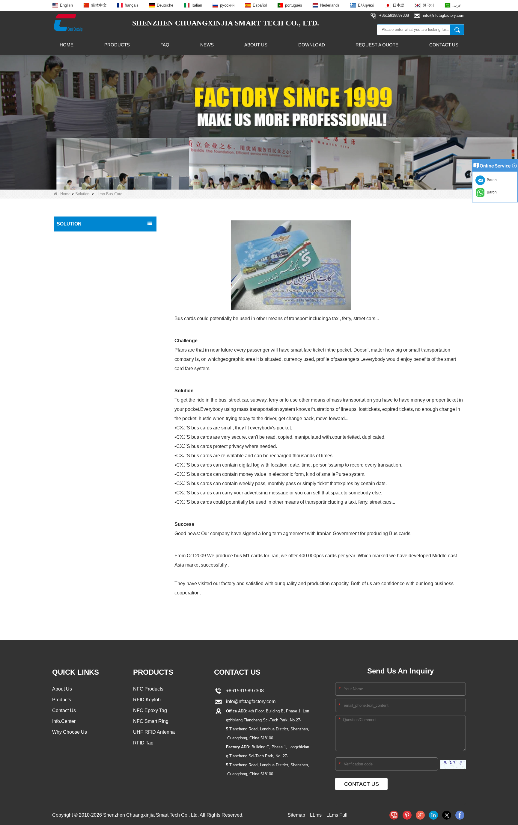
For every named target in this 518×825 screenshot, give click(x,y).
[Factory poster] (259, 121)
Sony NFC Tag (72, 433)
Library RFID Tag (74, 421)
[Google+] (420, 815)
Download (311, 44)
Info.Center (64, 721)
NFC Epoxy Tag (150, 710)
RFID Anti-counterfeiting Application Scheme (100, 345)
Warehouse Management (82, 446)
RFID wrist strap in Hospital (84, 471)
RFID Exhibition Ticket (79, 358)
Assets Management (77, 578)
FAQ (164, 44)
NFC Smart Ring (150, 721)
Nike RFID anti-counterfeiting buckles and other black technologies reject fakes (97, 240)
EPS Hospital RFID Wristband (86, 395)
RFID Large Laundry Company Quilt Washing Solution (101, 329)
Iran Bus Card (71, 591)
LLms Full (336, 815)
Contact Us (443, 44)
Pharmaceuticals (74, 509)
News (207, 44)
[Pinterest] (407, 815)
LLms (316, 815)
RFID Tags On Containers (82, 566)
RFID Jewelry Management (84, 484)
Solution (82, 194)
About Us (255, 44)
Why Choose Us (69, 732)
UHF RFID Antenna (154, 732)
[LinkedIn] (433, 815)
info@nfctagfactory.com (249, 701)
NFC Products (148, 688)
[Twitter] (446, 815)
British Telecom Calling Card (85, 383)
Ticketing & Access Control (83, 458)
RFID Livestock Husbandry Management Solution (96, 298)
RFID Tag (143, 742)
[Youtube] (393, 815)
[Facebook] (459, 815)
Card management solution (84, 313)
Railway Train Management (84, 496)
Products (117, 44)
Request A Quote (377, 44)
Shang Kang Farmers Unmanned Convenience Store (89, 278)
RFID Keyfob (147, 699)
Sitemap (296, 815)
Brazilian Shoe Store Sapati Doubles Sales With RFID (98, 550)
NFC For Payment (75, 521)
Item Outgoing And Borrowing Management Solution (99, 259)
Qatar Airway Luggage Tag (83, 370)
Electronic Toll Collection (81, 603)
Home (66, 44)
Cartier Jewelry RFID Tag (82, 408)
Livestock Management (80, 534)
